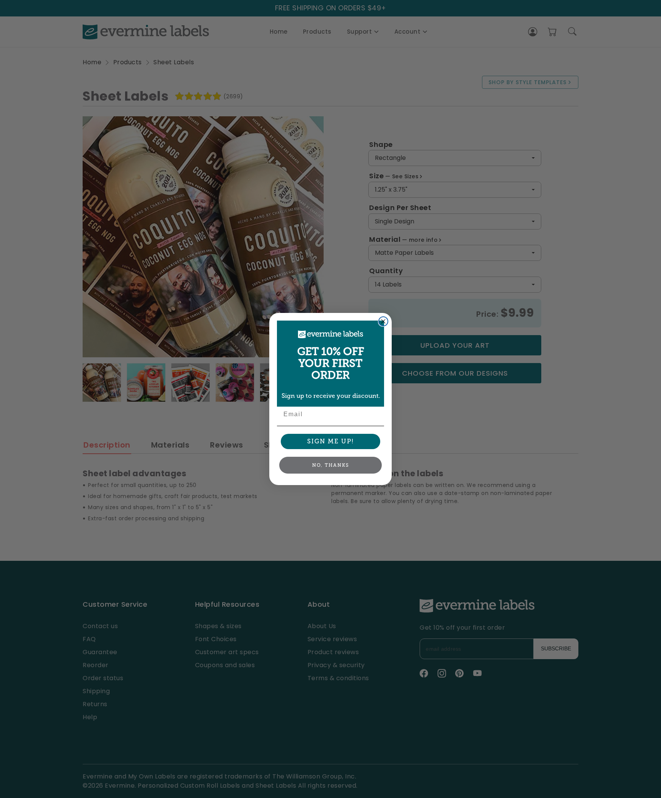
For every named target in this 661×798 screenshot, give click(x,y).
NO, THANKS (330, 465)
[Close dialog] (383, 321)
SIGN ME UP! (330, 441)
